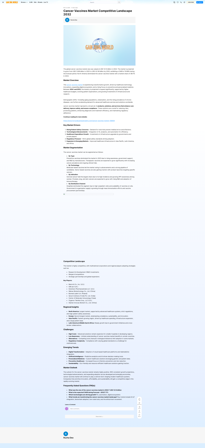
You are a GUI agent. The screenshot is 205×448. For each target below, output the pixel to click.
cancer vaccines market (74, 85)
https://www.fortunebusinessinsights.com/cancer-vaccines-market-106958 (89, 121)
